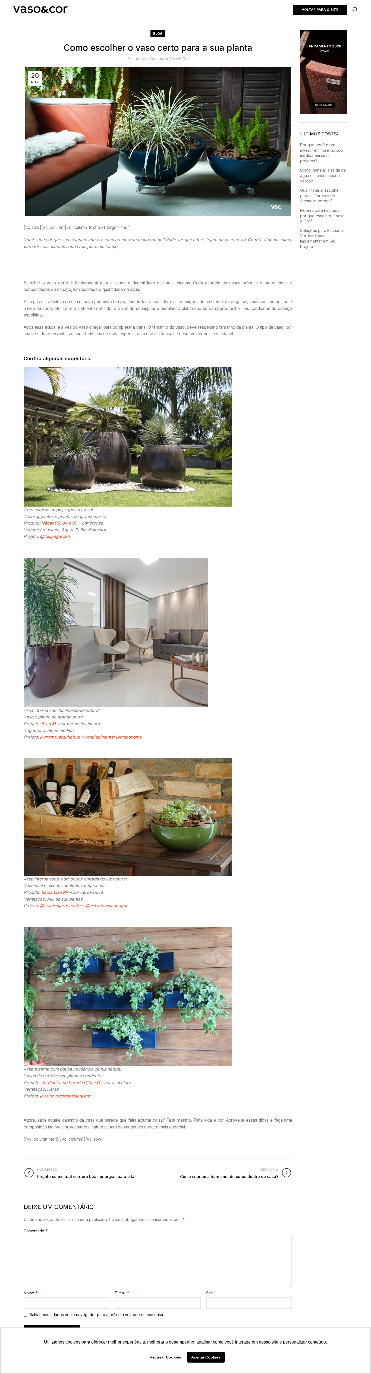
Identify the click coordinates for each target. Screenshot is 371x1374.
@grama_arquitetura (60, 737)
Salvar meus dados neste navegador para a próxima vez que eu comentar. (97, 1314)
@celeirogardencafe (60, 905)
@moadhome (129, 737)
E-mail (122, 1292)
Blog (158, 34)
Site (209, 1293)
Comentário (36, 1230)
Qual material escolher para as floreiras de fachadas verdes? (320, 195)
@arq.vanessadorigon (106, 905)
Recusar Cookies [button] (165, 1357)
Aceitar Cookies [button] (206, 1357)
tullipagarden (57, 536)
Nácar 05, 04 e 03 (59, 523)
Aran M (48, 723)
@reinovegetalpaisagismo (65, 1096)
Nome (31, 1292)
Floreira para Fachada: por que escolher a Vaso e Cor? (322, 215)
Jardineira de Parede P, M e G (70, 1082)
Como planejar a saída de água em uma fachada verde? (323, 175)
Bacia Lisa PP (54, 892)
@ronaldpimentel (98, 737)
